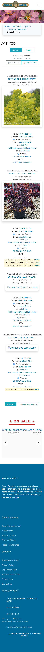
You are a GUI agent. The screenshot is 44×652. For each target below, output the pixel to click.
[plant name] (22, 107)
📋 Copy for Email (29, 63)
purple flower (25, 237)
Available (28, 50)
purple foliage (25, 306)
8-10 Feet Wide (25, 136)
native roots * (27, 162)
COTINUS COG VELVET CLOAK (21, 277)
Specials (28, 26)
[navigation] (22, 30)
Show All (16, 50)
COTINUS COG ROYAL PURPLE (21, 173)
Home (7, 26)
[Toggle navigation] (39, 5)
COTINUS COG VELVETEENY (21, 337)
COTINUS (25, 151)
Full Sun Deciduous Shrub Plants (22, 148)
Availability (10, 404)
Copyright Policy (9, 570)
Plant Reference (9, 535)
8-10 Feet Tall (25, 134)
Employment (7, 579)
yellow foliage (25, 142)
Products (17, 26)
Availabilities (7, 531)
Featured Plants (8, 540)
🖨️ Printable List (13, 63)
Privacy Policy (8, 565)
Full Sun (24, 145)
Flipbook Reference (10, 545)
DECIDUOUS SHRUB (22, 156)
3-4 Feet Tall (25, 358)
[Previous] (5, 443)
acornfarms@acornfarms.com (19, 627)
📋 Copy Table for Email (28, 404)
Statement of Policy (10, 560)
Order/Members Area (11, 526)
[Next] (38, 443)
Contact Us (7, 584)
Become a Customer (11, 574)
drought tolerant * (18, 162)
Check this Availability (17, 29)
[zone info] (18, 153)
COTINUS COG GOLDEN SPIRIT (22, 79)
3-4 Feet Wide (25, 361)
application (24, 494)
